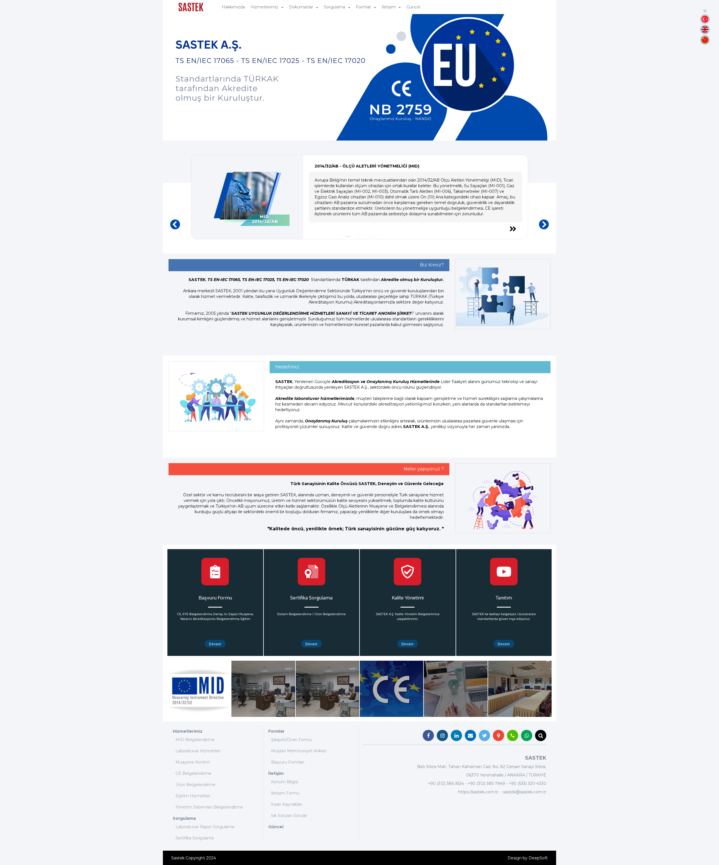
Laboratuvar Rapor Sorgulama (205, 826)
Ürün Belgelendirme (195, 784)
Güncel (413, 7)
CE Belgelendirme (193, 773)
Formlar (276, 731)
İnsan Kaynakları (286, 804)
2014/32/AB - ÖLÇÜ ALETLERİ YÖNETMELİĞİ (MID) (367, 166)
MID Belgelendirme (195, 739)
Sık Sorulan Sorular (289, 815)
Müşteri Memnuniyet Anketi (298, 750)
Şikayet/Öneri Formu (291, 739)
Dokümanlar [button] (301, 7)
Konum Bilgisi (284, 781)
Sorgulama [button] (334, 7)
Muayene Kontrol (193, 762)
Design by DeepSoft (528, 858)
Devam (215, 643)
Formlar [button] (363, 7)
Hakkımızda (233, 7)
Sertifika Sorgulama (195, 838)
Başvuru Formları (287, 762)
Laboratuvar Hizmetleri (198, 750)
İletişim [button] (389, 7)
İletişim (276, 773)
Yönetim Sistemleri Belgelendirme (209, 807)
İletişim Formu (285, 793)
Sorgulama (184, 818)
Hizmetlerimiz (187, 731)
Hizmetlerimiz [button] (264, 7)
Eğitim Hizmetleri (193, 795)
